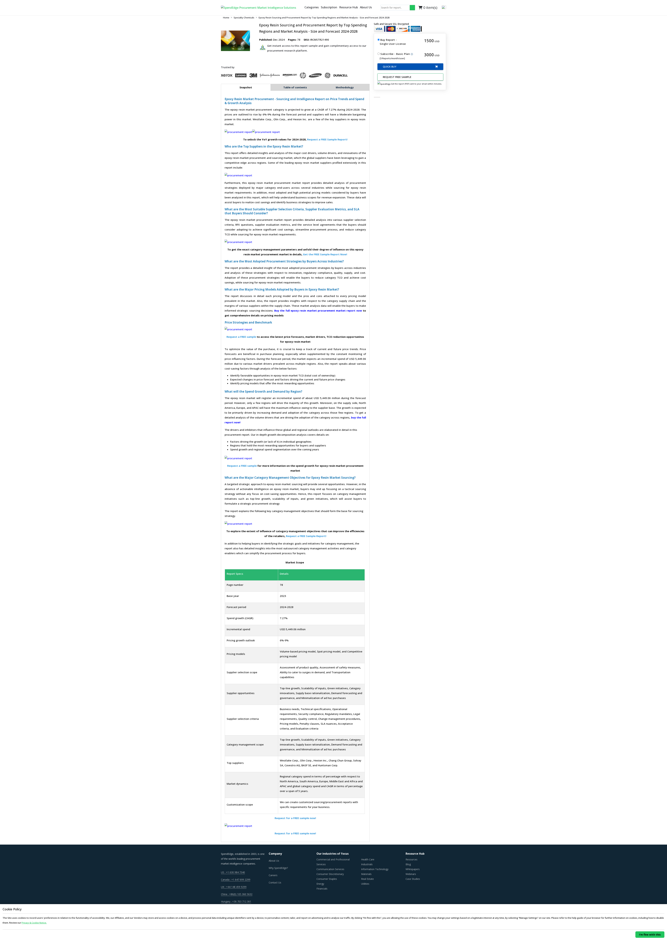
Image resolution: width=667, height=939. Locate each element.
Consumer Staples (326, 879)
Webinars (411, 874)
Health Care (367, 859)
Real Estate (367, 879)
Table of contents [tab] (295, 87)
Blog (408, 864)
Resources (411, 859)
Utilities (365, 883)
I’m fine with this (650, 934)
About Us (366, 7)
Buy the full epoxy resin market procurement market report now (318, 310)
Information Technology (374, 869)
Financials (321, 888)
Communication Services (330, 869)
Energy (320, 883)
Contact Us (275, 882)
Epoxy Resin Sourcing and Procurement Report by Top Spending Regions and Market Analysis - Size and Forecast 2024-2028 (324, 17)
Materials (366, 874)
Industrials (367, 864)
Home (226, 17)
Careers (273, 875)
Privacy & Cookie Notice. (34, 922)
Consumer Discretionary (330, 874)
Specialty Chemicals (244, 17)
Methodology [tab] (345, 87)
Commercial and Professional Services (333, 862)
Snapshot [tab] (246, 87)
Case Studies (413, 879)
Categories (311, 7)
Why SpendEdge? (278, 868)
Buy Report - (388, 39)
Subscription (329, 7)
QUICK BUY (389, 66)
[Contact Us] (302, 8)
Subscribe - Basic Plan (395, 54)
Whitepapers (413, 869)
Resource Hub (348, 7)
